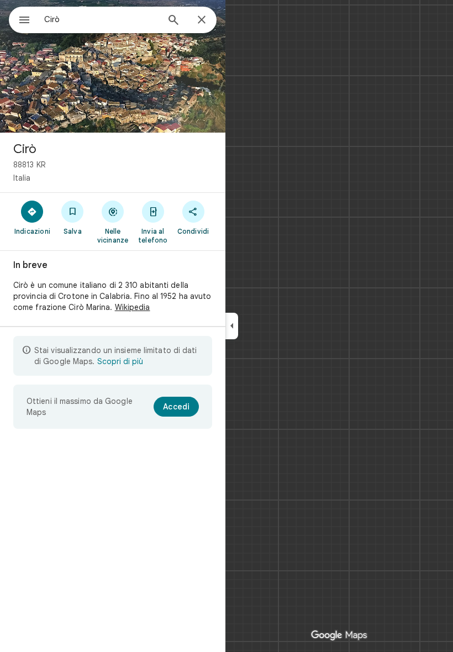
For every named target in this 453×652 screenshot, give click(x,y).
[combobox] (101, 19)
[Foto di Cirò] (112, 66)
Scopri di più (120, 361)
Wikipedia (132, 307)
